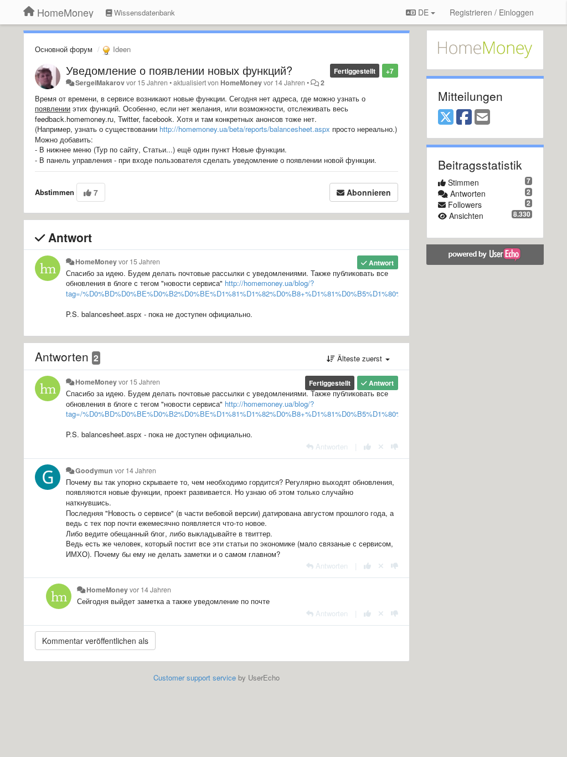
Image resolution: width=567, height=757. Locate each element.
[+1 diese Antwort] (367, 446)
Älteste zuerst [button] (359, 358)
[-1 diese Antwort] (394, 446)
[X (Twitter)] (445, 117)
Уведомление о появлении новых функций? (179, 70)
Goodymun (94, 470)
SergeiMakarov (100, 83)
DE (423, 12)
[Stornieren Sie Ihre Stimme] (381, 446)
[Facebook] (464, 117)
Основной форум (63, 49)
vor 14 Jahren (135, 470)
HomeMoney (241, 83)
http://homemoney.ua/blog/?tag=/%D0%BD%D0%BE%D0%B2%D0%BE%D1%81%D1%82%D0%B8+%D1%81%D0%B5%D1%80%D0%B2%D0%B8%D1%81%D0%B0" (294, 288)
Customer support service (194, 677)
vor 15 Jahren (139, 262)
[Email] (482, 117)
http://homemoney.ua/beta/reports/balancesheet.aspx (244, 129)
